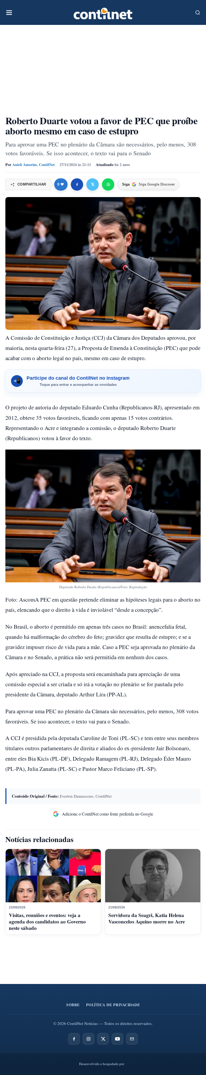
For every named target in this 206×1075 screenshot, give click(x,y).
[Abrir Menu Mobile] (9, 12)
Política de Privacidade (113, 1005)
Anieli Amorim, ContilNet (33, 164)
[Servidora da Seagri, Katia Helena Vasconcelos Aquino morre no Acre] (152, 876)
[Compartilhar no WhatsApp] (108, 184)
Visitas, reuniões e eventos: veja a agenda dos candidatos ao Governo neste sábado (47, 921)
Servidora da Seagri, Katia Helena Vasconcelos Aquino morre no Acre (146, 918)
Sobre (73, 1005)
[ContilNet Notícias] (103, 12)
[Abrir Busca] (198, 13)
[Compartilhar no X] (92, 184)
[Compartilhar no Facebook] (77, 184)
